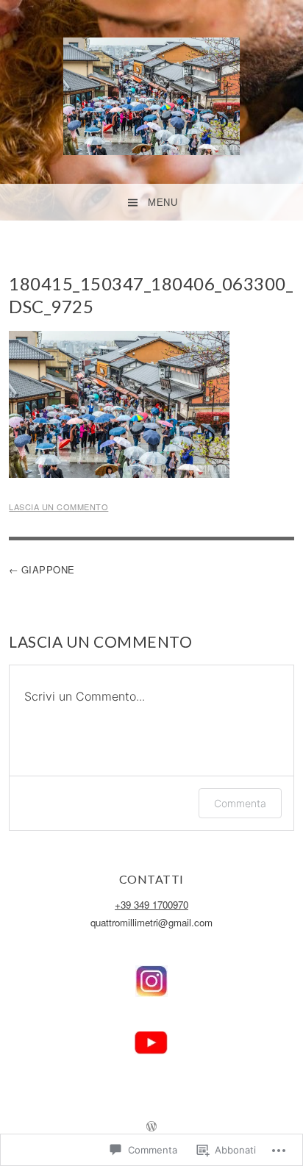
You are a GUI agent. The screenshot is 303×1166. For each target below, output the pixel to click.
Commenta (240, 803)
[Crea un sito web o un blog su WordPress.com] (151, 1126)
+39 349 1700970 (151, 905)
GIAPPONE (48, 569)
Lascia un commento (58, 506)
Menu (162, 202)
